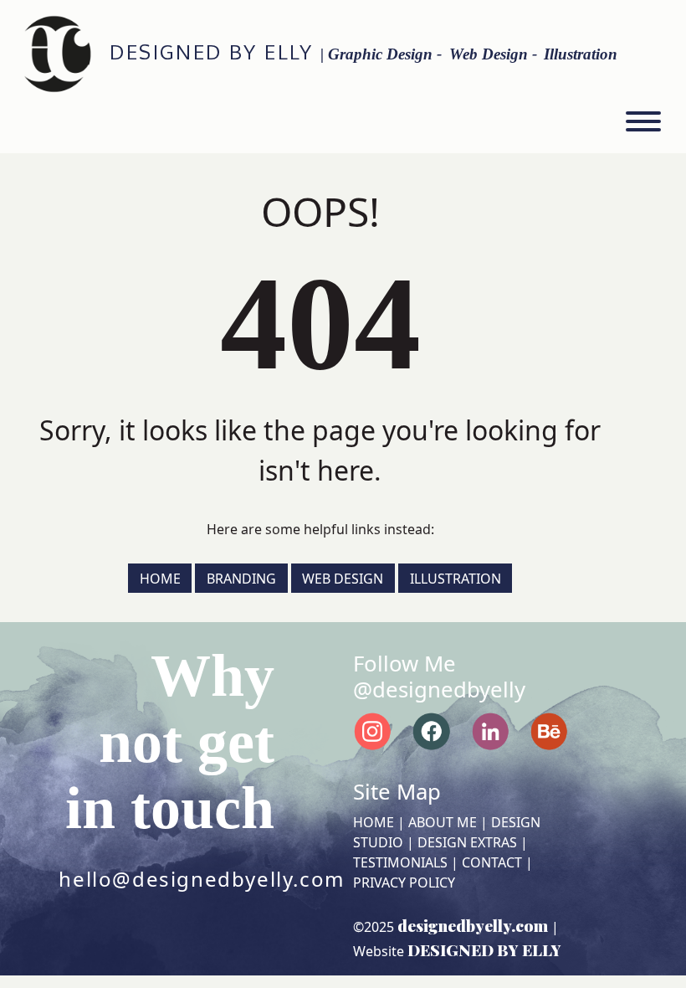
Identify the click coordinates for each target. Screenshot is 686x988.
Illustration (455, 578)
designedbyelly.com (472, 925)
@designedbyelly (439, 689)
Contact (492, 862)
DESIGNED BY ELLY (211, 51)
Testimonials (400, 862)
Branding (241, 578)
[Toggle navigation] (643, 124)
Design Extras (467, 842)
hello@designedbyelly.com (201, 879)
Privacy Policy (404, 882)
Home (160, 578)
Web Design (342, 578)
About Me (442, 822)
